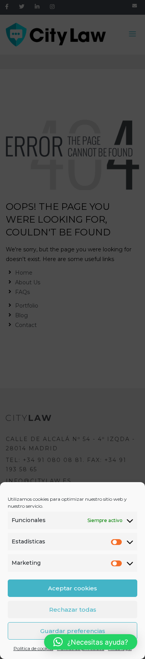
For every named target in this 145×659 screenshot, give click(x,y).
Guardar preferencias (72, 631)
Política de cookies (33, 648)
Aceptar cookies (72, 588)
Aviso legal (120, 648)
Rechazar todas (72, 609)
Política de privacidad (80, 648)
